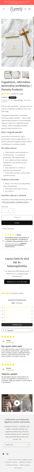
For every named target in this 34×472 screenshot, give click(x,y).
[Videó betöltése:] (17, 403)
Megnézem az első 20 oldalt (17, 282)
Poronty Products (17, 459)
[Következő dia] (32, 75)
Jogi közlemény (18, 467)
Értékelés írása (17, 325)
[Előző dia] (2, 75)
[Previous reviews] (3, 240)
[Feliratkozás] (28, 444)
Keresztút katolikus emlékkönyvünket (15, 202)
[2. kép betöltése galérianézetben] (17, 75)
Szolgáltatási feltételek (12, 465)
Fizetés (17, 223)
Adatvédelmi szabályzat (25, 462)
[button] (4, 9)
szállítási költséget (18, 100)
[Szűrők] (3, 330)
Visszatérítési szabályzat (11, 462)
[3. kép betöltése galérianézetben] (25, 75)
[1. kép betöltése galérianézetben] (8, 75)
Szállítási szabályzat (25, 465)
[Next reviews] (31, 240)
